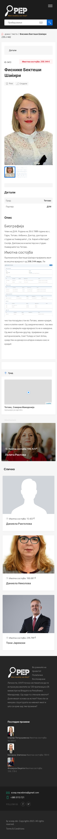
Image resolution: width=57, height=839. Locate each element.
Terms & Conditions (15, 828)
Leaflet (48, 403)
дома (7, 34)
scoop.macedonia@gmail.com (25, 792)
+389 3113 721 (17, 797)
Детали (12, 50)
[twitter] (28, 804)
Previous (9, 126)
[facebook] (23, 804)
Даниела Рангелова (19, 523)
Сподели (23, 83)
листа (15, 34)
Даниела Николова (18, 583)
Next (47, 126)
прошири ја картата (13, 410)
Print (11, 83)
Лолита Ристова (15, 454)
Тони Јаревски (15, 642)
